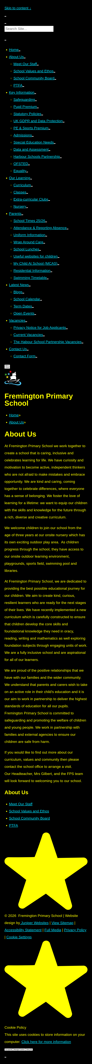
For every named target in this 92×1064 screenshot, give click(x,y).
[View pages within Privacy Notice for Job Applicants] (67, 328)
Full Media (52, 930)
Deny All (29, 1049)
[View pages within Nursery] (27, 207)
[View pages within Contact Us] (28, 350)
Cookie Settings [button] (19, 937)
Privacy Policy (75, 930)
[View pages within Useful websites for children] (58, 257)
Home (14, 415)
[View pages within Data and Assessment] (49, 150)
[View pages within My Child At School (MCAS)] (58, 264)
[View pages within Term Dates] (33, 307)
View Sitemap (62, 923)
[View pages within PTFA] (23, 86)
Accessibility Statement (23, 930)
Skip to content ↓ (17, 8)
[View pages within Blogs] (23, 293)
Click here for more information (46, 1042)
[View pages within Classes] (27, 193)
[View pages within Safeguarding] (36, 100)
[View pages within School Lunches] (40, 250)
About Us (16, 422)
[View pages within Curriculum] (32, 186)
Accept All (8, 1049)
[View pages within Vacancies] (26, 321)
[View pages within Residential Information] (51, 271)
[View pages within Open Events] (35, 314)
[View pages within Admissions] (33, 136)
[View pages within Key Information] (35, 93)
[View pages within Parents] (22, 214)
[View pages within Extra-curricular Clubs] (49, 200)
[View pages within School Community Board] (55, 79)
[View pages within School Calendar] (41, 300)
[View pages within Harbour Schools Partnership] (61, 157)
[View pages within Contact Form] (36, 357)
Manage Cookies (19, 1049)
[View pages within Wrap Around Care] (44, 243)
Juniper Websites (34, 923)
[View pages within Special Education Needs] (55, 143)
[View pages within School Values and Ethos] (54, 72)
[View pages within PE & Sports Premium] (49, 129)
